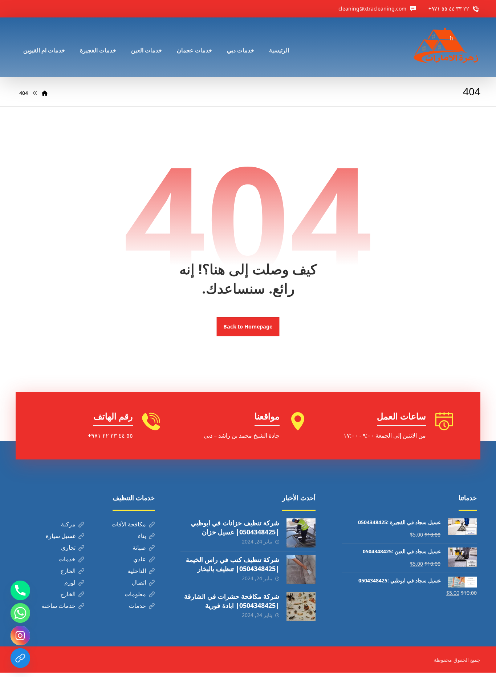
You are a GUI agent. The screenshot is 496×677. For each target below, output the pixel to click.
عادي (139, 559)
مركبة (68, 524)
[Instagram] (20, 635)
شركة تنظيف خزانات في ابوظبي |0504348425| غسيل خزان (235, 527)
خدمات (67, 559)
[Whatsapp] (20, 613)
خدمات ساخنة (59, 606)
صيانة (139, 547)
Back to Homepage (248, 326)
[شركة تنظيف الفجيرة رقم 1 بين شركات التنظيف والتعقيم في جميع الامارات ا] (446, 47)
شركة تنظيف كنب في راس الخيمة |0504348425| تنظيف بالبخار (232, 564)
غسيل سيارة (61, 536)
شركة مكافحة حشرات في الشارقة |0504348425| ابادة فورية (231, 601)
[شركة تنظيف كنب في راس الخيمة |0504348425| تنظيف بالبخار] (301, 569)
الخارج (68, 571)
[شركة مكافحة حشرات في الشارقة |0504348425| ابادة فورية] (301, 606)
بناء (142, 536)
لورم (70, 582)
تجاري (68, 547)
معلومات (135, 594)
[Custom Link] (20, 658)
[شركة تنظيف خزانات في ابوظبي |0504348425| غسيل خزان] (301, 532)
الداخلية (137, 571)
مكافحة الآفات (128, 524)
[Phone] (20, 590)
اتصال (139, 582)
